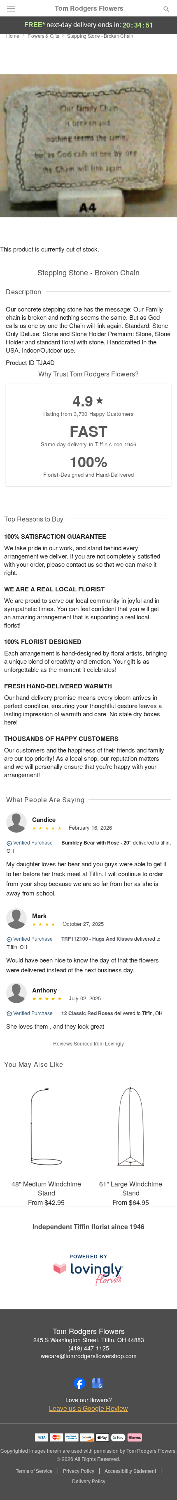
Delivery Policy (88, 1481)
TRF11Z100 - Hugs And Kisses (97, 938)
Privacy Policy (78, 1470)
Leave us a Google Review (88, 1408)
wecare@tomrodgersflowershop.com (89, 1356)
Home (12, 35)
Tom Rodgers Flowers (89, 8)
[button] (159, 1481)
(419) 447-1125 (88, 1348)
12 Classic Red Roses (87, 1013)
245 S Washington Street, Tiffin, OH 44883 (88, 1340)
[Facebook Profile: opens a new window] (79, 1383)
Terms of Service (34, 1470)
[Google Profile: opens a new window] (97, 1383)
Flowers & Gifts (43, 35)
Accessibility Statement (130, 1470)
